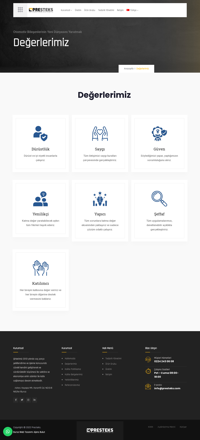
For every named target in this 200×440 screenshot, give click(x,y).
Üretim (78, 10)
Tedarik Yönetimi (106, 10)
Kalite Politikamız (73, 369)
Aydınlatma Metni (166, 427)
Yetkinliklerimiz (72, 379)
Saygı (100, 149)
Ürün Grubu (89, 10)
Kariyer (183, 427)
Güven (159, 149)
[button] (7, 431)
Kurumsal (65, 10)
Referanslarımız (72, 385)
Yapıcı (100, 213)
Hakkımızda (70, 358)
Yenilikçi (40, 213)
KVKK (150, 427)
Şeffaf (159, 213)
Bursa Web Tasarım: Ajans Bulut (29, 432)
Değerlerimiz (71, 363)
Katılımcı (40, 283)
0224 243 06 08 (164, 361)
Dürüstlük (41, 149)
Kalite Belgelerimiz (73, 374)
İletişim (120, 10)
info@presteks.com (167, 388)
